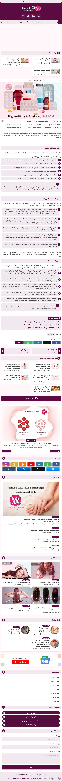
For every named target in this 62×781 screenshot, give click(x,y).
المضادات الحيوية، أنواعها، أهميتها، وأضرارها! (13, 376)
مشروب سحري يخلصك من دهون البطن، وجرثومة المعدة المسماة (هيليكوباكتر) (12, 60)
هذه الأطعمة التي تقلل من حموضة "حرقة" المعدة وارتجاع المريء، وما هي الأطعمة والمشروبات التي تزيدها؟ (41, 643)
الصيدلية (50, 80)
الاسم (56, 735)
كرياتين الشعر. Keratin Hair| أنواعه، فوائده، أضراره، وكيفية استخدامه (47, 609)
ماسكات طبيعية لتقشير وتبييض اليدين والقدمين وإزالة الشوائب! (41, 519)
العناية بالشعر (54, 580)
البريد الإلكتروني (53, 743)
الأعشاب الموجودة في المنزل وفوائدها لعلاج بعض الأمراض (42, 388)
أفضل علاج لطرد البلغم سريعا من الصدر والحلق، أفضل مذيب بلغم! (41, 377)
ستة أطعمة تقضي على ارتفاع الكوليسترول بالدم (42, 327)
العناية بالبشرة (54, 517)
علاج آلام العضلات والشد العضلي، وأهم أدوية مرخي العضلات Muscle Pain (12, 366)
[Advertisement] (31, 37)
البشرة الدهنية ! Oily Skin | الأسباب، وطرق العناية (45, 530)
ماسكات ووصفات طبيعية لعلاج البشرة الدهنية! (46, 539)
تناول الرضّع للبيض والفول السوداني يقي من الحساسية (40, 324)
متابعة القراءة (8, 451)
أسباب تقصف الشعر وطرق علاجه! (49, 582)
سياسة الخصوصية (22, 774)
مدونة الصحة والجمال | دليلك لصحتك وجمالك (21, 778)
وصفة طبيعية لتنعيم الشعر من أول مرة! (18, 608)
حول (37, 774)
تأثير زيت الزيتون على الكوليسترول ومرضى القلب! (12, 630)
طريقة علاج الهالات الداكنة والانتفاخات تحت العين (45, 547)
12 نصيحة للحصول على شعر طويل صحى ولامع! (16, 582)
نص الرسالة (53, 751)
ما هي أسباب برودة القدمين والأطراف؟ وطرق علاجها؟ (41, 322)
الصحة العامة (54, 451)
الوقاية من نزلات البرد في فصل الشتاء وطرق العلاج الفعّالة (31, 22)
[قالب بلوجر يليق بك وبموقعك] (52, 778)
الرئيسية (42, 774)
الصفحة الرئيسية (57, 80)
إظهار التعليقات (29, 398)
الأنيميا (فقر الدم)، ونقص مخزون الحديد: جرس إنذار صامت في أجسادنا (43, 366)
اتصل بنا (31, 774)
